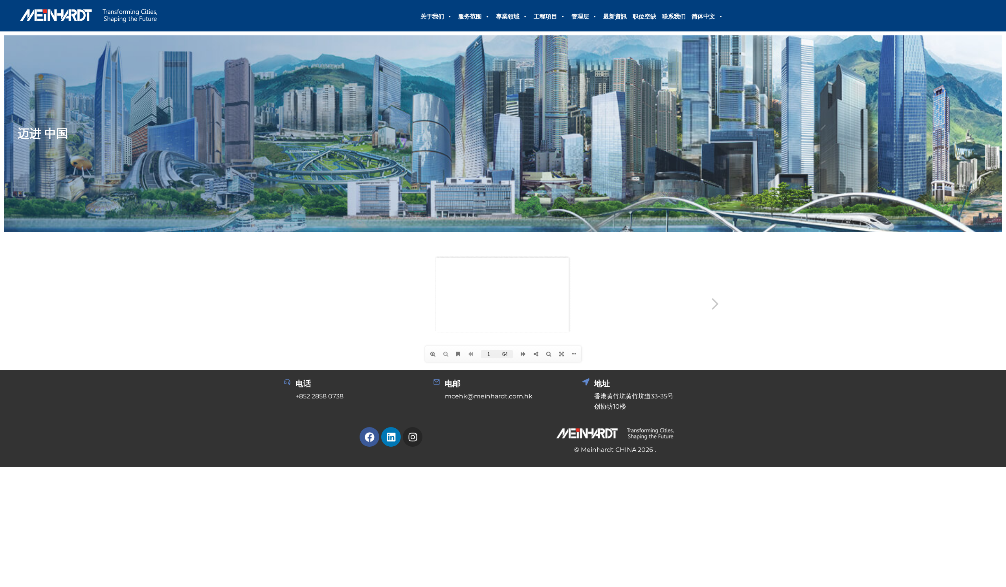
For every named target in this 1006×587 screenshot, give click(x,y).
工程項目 (545, 16)
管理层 (580, 16)
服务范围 (470, 16)
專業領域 (508, 16)
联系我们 (674, 16)
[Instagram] (412, 437)
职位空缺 (644, 16)
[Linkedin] (391, 437)
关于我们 (432, 16)
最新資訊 (615, 16)
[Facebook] (369, 437)
